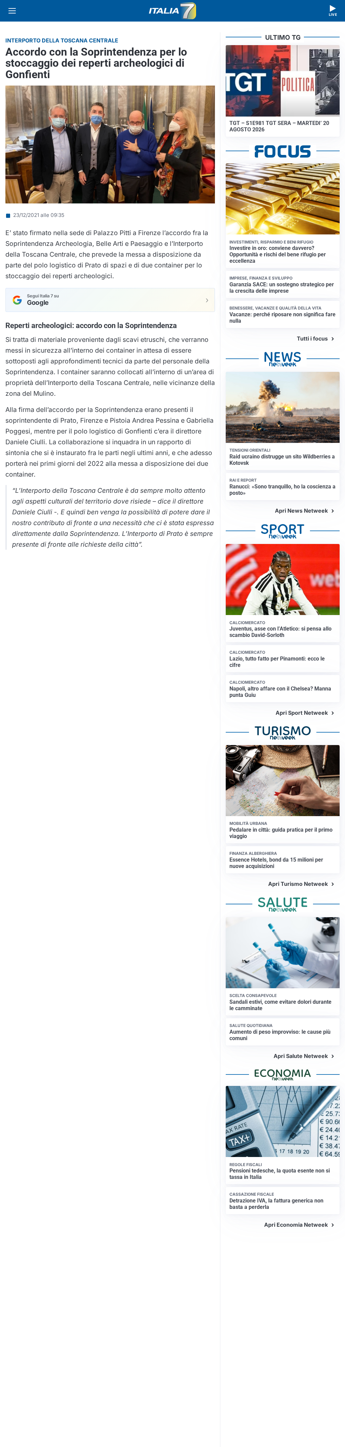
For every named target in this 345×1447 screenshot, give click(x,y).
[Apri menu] (12, 10)
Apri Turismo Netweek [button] (298, 883)
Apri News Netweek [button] (301, 510)
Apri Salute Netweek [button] (301, 1056)
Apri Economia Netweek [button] (296, 1224)
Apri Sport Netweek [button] (302, 712)
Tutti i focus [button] (312, 338)
